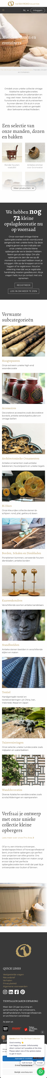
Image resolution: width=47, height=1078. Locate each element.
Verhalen (7, 980)
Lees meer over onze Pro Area (17, 838)
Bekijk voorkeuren (23, 1072)
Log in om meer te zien (23, 291)
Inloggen (37, 10)
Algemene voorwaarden (15, 986)
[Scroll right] (43, 904)
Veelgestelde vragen (13, 974)
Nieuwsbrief (9, 977)
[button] (3, 10)
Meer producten (22, 188)
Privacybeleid (10, 983)
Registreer (23, 285)
